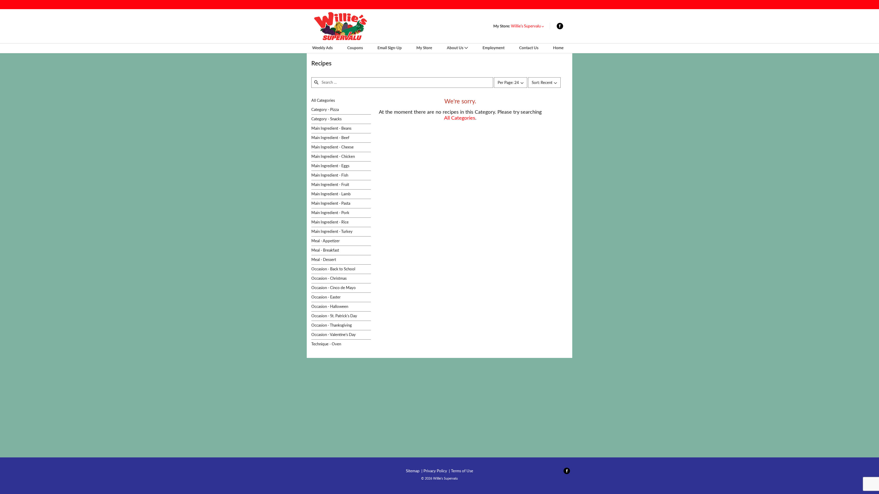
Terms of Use (462, 471)
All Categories (323, 100)
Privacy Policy (435, 471)
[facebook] (560, 27)
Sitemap (413, 471)
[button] (527, 26)
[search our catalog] (316, 82)
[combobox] (510, 83)
